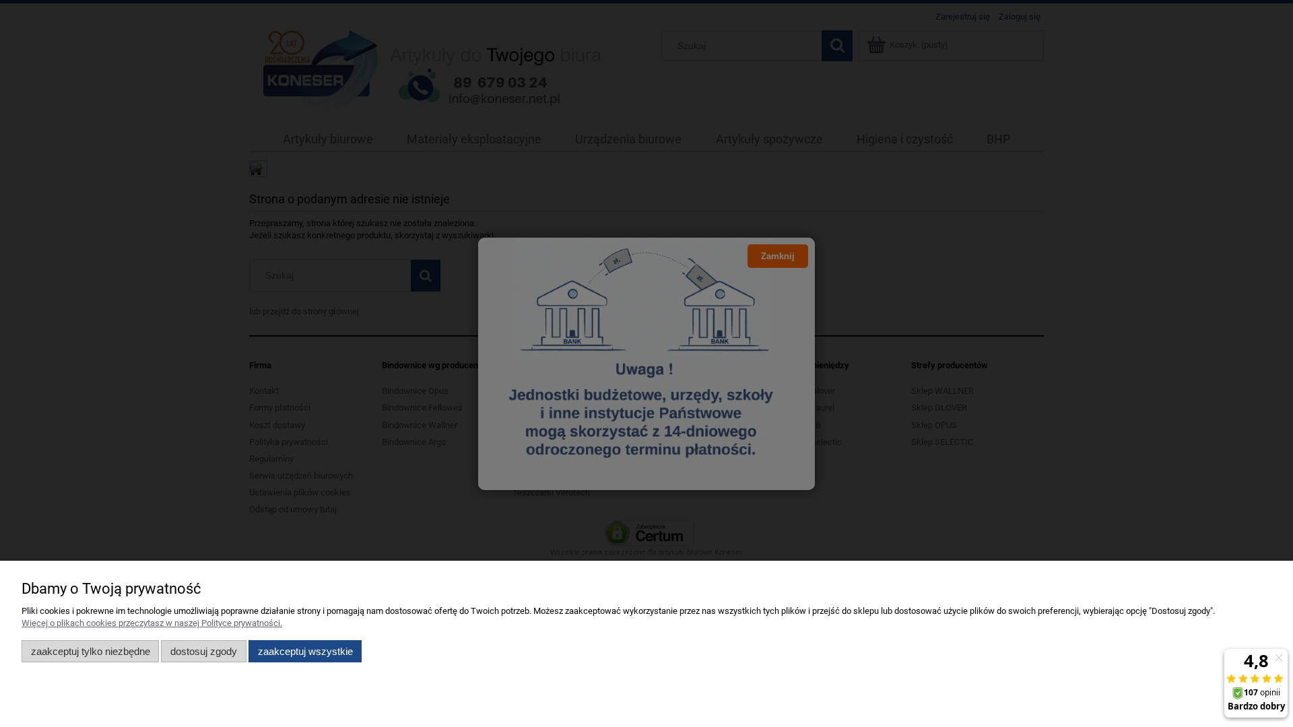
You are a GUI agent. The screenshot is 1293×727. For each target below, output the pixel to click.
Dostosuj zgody (203, 651)
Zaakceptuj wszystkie (305, 651)
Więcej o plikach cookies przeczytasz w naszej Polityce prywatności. (152, 623)
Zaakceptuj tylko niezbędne (90, 651)
